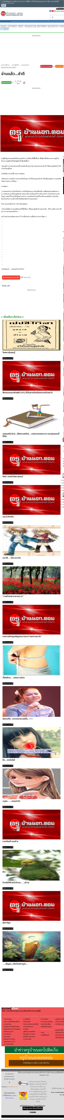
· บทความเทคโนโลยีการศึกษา (11, 1022)
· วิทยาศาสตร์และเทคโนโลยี (30, 1024)
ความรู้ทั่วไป (15, 65)
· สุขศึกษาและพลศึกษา (29, 1032)
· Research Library (9, 1039)
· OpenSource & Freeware (11, 1029)
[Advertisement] (31, 302)
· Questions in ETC (9, 1041)
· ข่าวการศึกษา (44, 1019)
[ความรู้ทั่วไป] (4, 29)
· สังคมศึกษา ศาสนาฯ (28, 1034)
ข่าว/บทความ (59, 66)
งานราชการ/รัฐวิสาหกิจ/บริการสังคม (15, 66)
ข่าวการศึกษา (5, 65)
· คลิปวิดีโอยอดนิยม (46, 1027)
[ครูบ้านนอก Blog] (21, 26)
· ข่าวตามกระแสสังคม (46, 1022)
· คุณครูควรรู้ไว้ (58, 1030)
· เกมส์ (42, 1032)
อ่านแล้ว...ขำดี (6, 286)
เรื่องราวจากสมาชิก (46, 66)
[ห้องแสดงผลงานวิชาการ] (53, 26)
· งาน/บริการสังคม (45, 1024)
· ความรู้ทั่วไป (26, 1019)
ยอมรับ (3, 5)
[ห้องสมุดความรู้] (30, 26)
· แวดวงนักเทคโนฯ (8, 1044)
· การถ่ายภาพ (7, 1034)
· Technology (7, 1019)
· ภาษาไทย (25, 1029)
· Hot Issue (6, 1037)
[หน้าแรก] (3, 26)
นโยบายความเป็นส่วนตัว (7, 3)
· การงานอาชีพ (26, 1039)
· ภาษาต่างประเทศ (27, 1027)
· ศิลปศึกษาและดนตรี (28, 1037)
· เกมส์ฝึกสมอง (44, 1035)
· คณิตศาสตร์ (26, 1022)
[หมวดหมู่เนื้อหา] (42, 26)
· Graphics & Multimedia (11, 1027)
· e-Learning (7, 1024)
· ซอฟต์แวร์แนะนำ (8, 1032)
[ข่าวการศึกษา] (12, 26)
